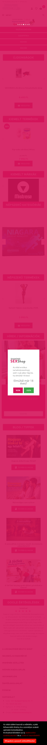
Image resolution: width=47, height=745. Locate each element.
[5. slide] (25, 24)
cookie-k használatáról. (30, 735)
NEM (18, 390)
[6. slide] (27, 24)
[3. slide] (21, 24)
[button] (40, 735)
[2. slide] (19, 24)
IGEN (28, 390)
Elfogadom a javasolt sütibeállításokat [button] (20, 741)
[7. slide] (29, 24)
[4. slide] (23, 24)
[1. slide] (18, 24)
